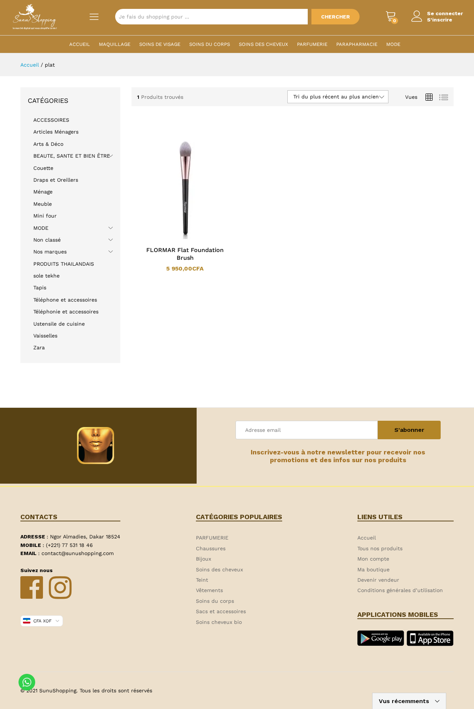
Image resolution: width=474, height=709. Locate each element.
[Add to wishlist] (192, 237)
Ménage (43, 192)
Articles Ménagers (56, 132)
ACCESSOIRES (51, 120)
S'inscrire (439, 20)
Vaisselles (45, 336)
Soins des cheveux (263, 44)
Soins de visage (159, 44)
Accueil (79, 44)
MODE (393, 44)
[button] (175, 237)
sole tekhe (46, 276)
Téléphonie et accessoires (66, 312)
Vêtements (209, 590)
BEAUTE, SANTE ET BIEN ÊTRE (71, 156)
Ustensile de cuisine (59, 324)
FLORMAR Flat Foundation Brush (185, 253)
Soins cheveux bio (219, 622)
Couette (43, 168)
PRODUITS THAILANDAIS (63, 264)
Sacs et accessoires (221, 611)
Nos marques (50, 252)
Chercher (335, 17)
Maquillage (114, 44)
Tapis (39, 287)
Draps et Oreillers (55, 180)
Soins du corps (209, 44)
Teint (202, 580)
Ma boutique (373, 569)
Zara (39, 347)
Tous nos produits (380, 548)
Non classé (47, 240)
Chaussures (211, 548)
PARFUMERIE (312, 44)
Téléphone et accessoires (65, 300)
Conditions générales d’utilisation (400, 590)
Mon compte (373, 559)
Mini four (45, 216)
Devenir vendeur (378, 580)
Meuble (42, 204)
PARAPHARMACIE (356, 44)
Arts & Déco (48, 144)
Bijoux (203, 559)
